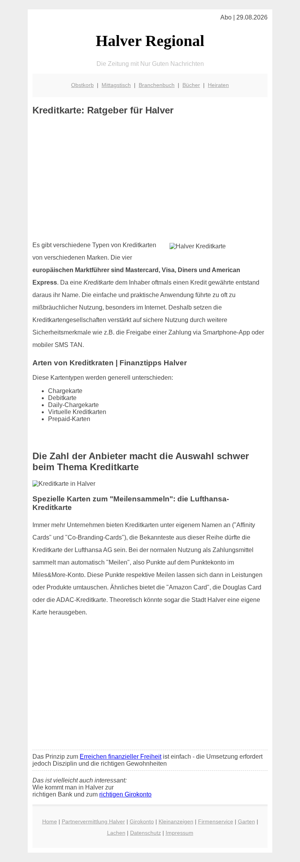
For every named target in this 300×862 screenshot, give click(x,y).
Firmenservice (215, 821)
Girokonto (142, 821)
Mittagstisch (116, 85)
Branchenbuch (157, 85)
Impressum (179, 833)
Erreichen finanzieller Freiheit (120, 756)
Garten (246, 821)
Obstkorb (82, 85)
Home (49, 821)
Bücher (191, 85)
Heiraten (218, 85)
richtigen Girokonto (125, 794)
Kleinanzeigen (176, 821)
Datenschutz (145, 833)
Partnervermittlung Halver (93, 821)
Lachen (116, 833)
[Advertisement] (150, 178)
